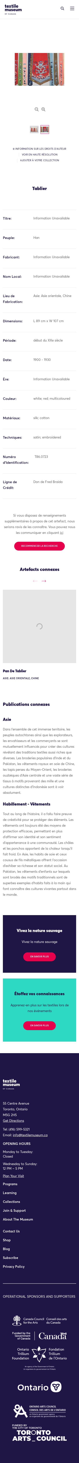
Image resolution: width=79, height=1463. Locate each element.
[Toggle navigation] (62, 8)
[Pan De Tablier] (39, 626)
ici (61, 533)
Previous (35, 581)
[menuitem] (39, 1186)
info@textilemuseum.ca (30, 1135)
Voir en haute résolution (40, 155)
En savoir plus (39, 957)
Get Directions (13, 1121)
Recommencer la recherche (39, 546)
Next (44, 581)
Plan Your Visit (13, 1176)
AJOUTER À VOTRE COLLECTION (39, 160)
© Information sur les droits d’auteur (39, 149)
